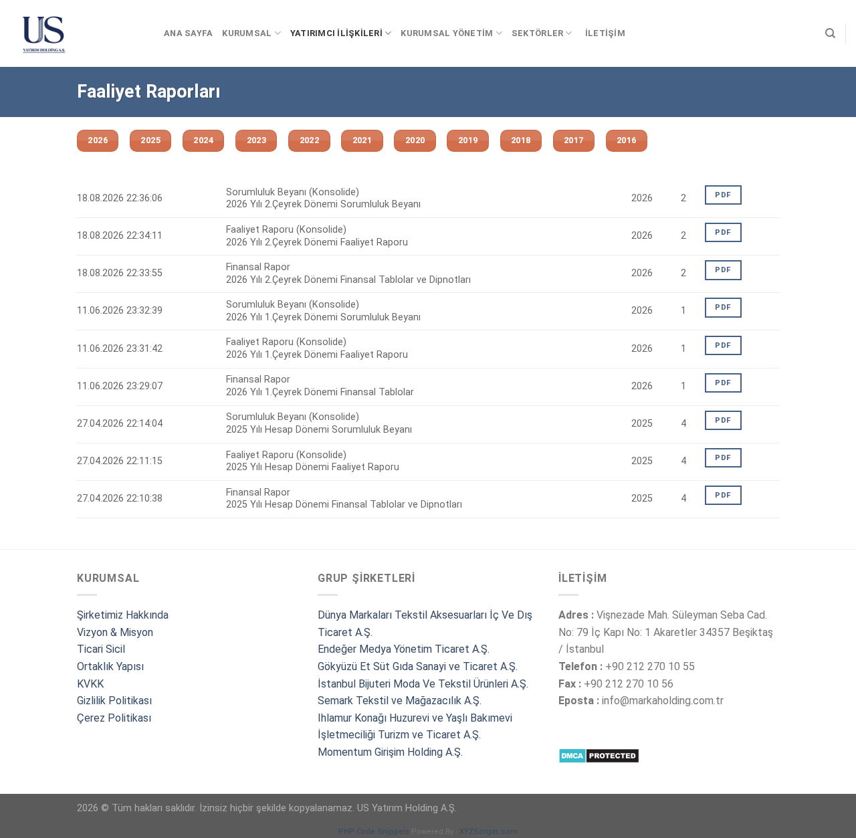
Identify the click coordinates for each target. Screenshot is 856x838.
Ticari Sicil (101, 649)
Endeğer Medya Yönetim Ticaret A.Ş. (404, 649)
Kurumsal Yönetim (447, 33)
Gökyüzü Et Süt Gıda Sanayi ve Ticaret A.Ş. (418, 666)
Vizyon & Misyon (115, 632)
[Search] (830, 33)
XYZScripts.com (488, 831)
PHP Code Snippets (373, 831)
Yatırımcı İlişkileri (336, 33)
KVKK (90, 683)
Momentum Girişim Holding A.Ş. (391, 752)
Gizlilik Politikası (114, 700)
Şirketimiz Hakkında (123, 615)
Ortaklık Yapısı (110, 666)
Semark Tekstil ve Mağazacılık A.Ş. (399, 700)
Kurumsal (247, 33)
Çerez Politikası (114, 718)
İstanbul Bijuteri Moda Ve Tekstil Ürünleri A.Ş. (423, 683)
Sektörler (537, 33)
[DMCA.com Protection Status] (598, 755)
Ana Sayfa (188, 33)
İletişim (605, 33)
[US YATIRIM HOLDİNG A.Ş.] (77, 33)
